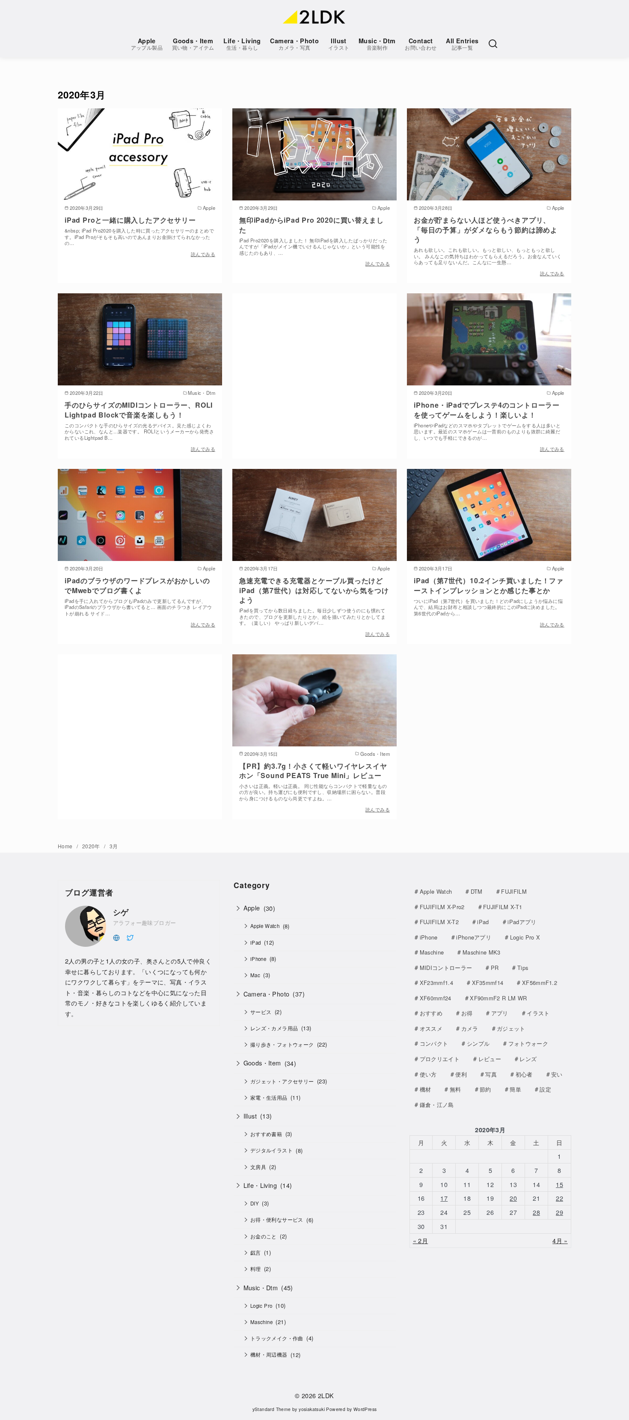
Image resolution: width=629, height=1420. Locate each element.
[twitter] (130, 936)
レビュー (489, 1059)
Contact (420, 43)
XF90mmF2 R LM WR (498, 998)
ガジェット (511, 1028)
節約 (485, 1089)
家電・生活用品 (269, 1097)
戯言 (255, 1252)
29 (559, 1212)
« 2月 (420, 1240)
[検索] (493, 43)
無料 (455, 1089)
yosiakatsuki (312, 1409)
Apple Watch (264, 925)
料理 (255, 1268)
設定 (545, 1089)
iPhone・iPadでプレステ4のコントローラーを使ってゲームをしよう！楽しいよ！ (487, 409)
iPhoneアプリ (473, 937)
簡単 (515, 1089)
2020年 (91, 846)
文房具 (258, 1166)
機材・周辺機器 (269, 1354)
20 (513, 1197)
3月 (114, 846)
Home (66, 846)
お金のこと (263, 1236)
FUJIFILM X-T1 (502, 907)
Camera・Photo (294, 43)
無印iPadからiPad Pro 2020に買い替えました (311, 224)
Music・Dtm (377, 43)
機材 (425, 1089)
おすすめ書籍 (266, 1134)
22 (559, 1197)
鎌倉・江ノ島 (437, 1105)
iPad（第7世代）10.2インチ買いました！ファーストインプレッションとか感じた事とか (489, 585)
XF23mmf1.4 (436, 982)
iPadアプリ (521, 922)
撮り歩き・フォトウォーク (282, 1044)
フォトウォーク (528, 1043)
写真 (491, 1074)
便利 (461, 1074)
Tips (522, 968)
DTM (477, 891)
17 (444, 1197)
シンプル (478, 1043)
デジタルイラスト (271, 1150)
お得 (467, 1013)
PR (495, 968)
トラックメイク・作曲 (276, 1338)
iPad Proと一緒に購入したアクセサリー (130, 220)
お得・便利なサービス (276, 1219)
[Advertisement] (314, 365)
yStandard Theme (271, 1409)
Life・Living (242, 43)
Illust (339, 43)
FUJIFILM (514, 891)
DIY (254, 1203)
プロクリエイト (440, 1059)
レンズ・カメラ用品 (274, 1028)
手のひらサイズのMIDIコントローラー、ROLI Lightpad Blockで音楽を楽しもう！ (139, 409)
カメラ (469, 1028)
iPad (255, 942)
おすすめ (431, 1013)
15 (559, 1184)
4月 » (560, 1240)
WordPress (365, 1409)
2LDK (326, 1395)
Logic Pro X (525, 937)
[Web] (116, 936)
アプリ (499, 1013)
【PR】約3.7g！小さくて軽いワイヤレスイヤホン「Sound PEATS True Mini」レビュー (313, 770)
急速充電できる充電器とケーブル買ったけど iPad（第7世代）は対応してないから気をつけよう (314, 590)
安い (557, 1074)
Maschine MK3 (482, 952)
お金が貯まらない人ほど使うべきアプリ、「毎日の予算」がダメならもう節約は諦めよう (486, 229)
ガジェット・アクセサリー (282, 1081)
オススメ (431, 1028)
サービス (261, 1011)
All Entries (462, 43)
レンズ (528, 1059)
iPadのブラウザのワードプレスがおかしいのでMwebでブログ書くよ (137, 585)
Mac (255, 975)
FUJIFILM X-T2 (439, 922)
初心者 (524, 1074)
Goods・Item (193, 43)
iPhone (258, 958)
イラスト (538, 1013)
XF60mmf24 (435, 998)
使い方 (428, 1074)
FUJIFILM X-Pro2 (442, 907)
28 (536, 1212)
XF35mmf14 (488, 982)
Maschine (261, 1322)
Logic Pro (261, 1305)
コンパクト (434, 1043)
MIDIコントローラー (446, 968)
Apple (147, 43)
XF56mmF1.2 (539, 982)
